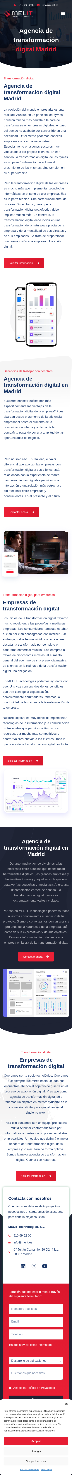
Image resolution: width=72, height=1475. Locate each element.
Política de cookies (29, 1469)
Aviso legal (46, 1469)
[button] (66, 1404)
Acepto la (34, 1387)
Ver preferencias (36, 1461)
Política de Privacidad (40, 1387)
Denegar (36, 1451)
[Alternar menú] (63, 13)
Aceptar (36, 1441)
